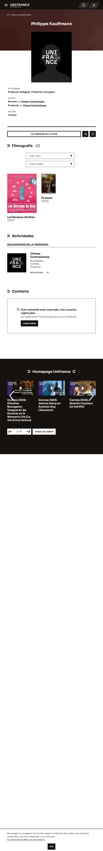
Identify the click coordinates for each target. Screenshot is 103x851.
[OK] (51, 846)
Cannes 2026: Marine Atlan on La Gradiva (82, 403)
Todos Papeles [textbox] (36, 164)
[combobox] (50, 156)
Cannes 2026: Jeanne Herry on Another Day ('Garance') (18, 405)
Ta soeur (47, 198)
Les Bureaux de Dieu (21, 217)
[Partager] (85, 134)
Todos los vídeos (44, 431)
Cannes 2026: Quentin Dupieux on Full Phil (50, 403)
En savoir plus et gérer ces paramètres (26, 839)
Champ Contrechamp (32, 101)
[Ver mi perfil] (94, 5)
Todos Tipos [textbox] (35, 155)
